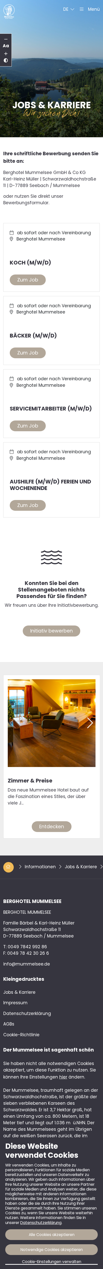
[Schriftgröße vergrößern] (6, 54)
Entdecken (51, 826)
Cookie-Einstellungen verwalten (51, 1261)
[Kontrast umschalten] (6, 60)
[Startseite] (9, 9)
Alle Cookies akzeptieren (51, 1234)
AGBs (8, 1024)
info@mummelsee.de (26, 964)
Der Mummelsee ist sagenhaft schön (48, 1049)
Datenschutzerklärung (41, 1222)
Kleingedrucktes (23, 979)
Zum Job (27, 279)
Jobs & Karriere (81, 867)
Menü (93, 9)
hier (63, 1077)
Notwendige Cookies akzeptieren (51, 1249)
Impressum (15, 1003)
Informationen (41, 867)
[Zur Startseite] (9, 867)
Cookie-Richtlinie (21, 1035)
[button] (68, 9)
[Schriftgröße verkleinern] (6, 39)
